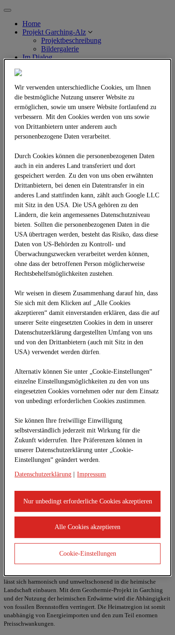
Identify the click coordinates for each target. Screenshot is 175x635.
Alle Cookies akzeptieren (87, 526)
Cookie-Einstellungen (87, 553)
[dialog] (87, 317)
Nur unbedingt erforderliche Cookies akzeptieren (87, 501)
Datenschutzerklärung (42, 474)
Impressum (91, 474)
